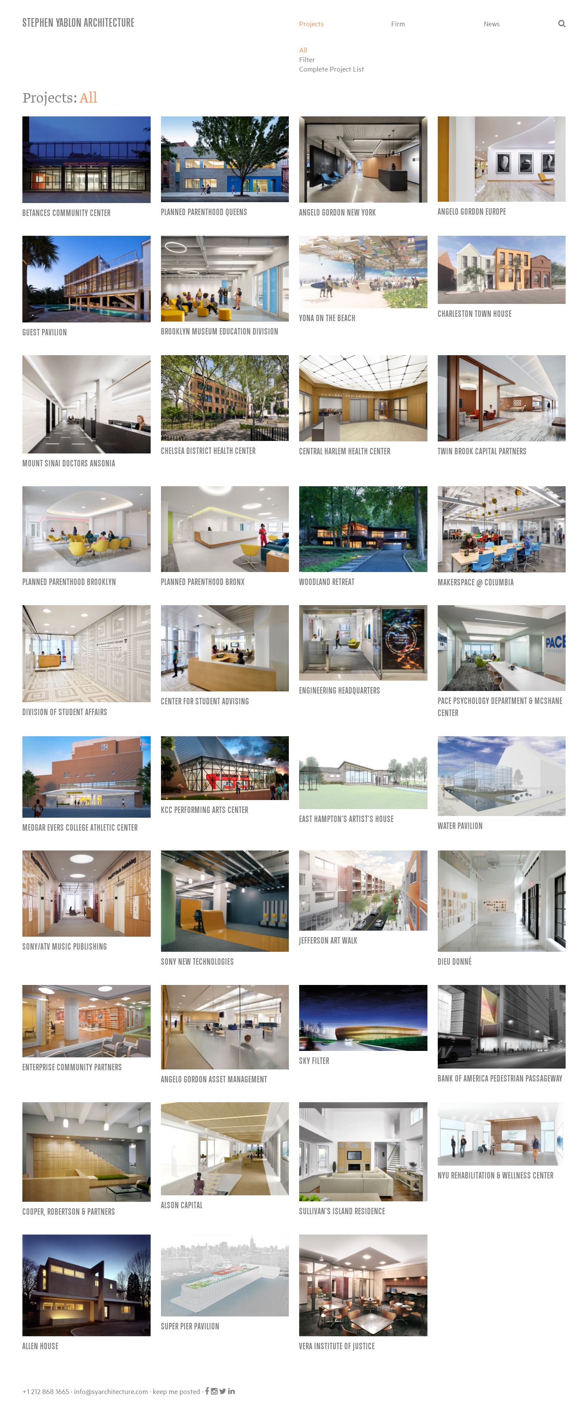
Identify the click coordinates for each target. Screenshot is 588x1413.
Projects (311, 23)
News (492, 23)
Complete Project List (331, 68)
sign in (249, 1391)
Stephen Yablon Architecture (78, 22)
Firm (398, 23)
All (303, 49)
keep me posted (176, 1391)
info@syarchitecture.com (111, 1391)
